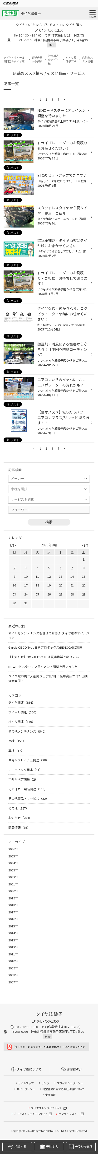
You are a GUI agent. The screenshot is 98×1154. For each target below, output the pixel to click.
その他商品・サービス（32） (28, 798)
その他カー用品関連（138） (27, 789)
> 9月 (84, 545)
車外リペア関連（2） (23, 779)
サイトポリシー (26, 1089)
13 (60, 576)
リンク (45, 1083)
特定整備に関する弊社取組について (63, 1089)
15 (83, 576)
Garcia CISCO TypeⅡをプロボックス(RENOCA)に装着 (45, 647)
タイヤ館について (29, 1069)
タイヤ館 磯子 (30, 13)
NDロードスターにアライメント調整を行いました (43, 666)
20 (60, 585)
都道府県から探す (37, 59)
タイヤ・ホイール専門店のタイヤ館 (14, 59)
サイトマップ (26, 1083)
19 (49, 585)
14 (72, 576)
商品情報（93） (19, 827)
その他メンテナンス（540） (27, 731)
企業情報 (50, 1095)
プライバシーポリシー (70, 1083)
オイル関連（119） (21, 721)
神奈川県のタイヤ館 (53, 59)
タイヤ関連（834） (21, 702)
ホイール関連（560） (23, 712)
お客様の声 (74, 1069)
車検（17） (16, 750)
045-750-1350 (51, 30)
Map (51, 45)
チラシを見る (84, 1146)
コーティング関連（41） (25, 770)
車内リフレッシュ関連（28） (28, 760)
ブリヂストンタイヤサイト (46, 1108)
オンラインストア (69, 1114)
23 (14, 594)
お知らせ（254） (20, 817)
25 (37, 594)
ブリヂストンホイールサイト (31, 1114)
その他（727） (18, 808)
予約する (52, 1146)
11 (37, 576)
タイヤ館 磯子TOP (71, 59)
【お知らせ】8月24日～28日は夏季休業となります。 (44, 657)
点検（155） (17, 741)
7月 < (13, 545)
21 (72, 585)
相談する (20, 1146)
